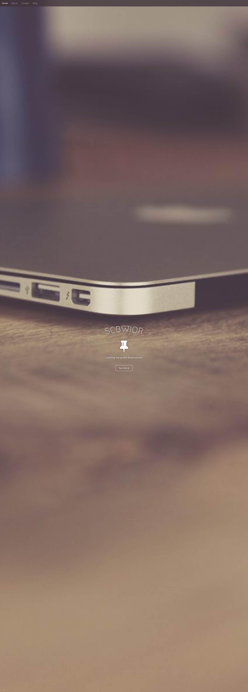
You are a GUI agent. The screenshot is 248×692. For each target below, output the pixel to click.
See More (124, 368)
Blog (35, 3)
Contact (25, 3)
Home (5, 3)
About (15, 3)
